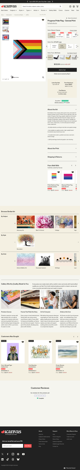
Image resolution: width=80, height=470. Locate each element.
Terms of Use (42, 444)
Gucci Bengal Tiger (6, 365)
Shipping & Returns (55, 157)
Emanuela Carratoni (52, 186)
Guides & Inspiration (57, 441)
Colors (60, 10)
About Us (41, 434)
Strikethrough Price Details (59, 444)
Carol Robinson (32, 366)
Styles (21, 10)
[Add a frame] (15, 77)
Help (54, 434)
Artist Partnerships (43, 441)
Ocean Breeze (60, 365)
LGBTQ (27, 14)
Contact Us (55, 446)
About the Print (53, 148)
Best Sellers (4, 10)
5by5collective (65, 186)
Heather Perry (4, 366)
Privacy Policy (42, 439)
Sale (77, 10)
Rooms (43, 10)
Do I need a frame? (72, 53)
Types (28, 10)
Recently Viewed (70, 468)
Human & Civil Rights (18, 14)
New (72, 10)
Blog (40, 446)
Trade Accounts (70, 436)
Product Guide (73, 30)
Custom (67, 10)
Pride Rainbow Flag (53, 185)
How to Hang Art (57, 436)
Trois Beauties (32, 365)
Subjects (12, 10)
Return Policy (56, 439)
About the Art (53, 109)
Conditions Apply (62, 93)
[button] (51, 35)
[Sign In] (73, 6)
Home (2, 14)
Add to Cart (62, 70)
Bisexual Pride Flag (67, 185)
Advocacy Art (9, 14)
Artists (35, 10)
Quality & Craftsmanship (44, 436)
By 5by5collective (52, 23)
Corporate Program (71, 434)
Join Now (28, 446)
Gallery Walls (53, 10)
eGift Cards (69, 439)
